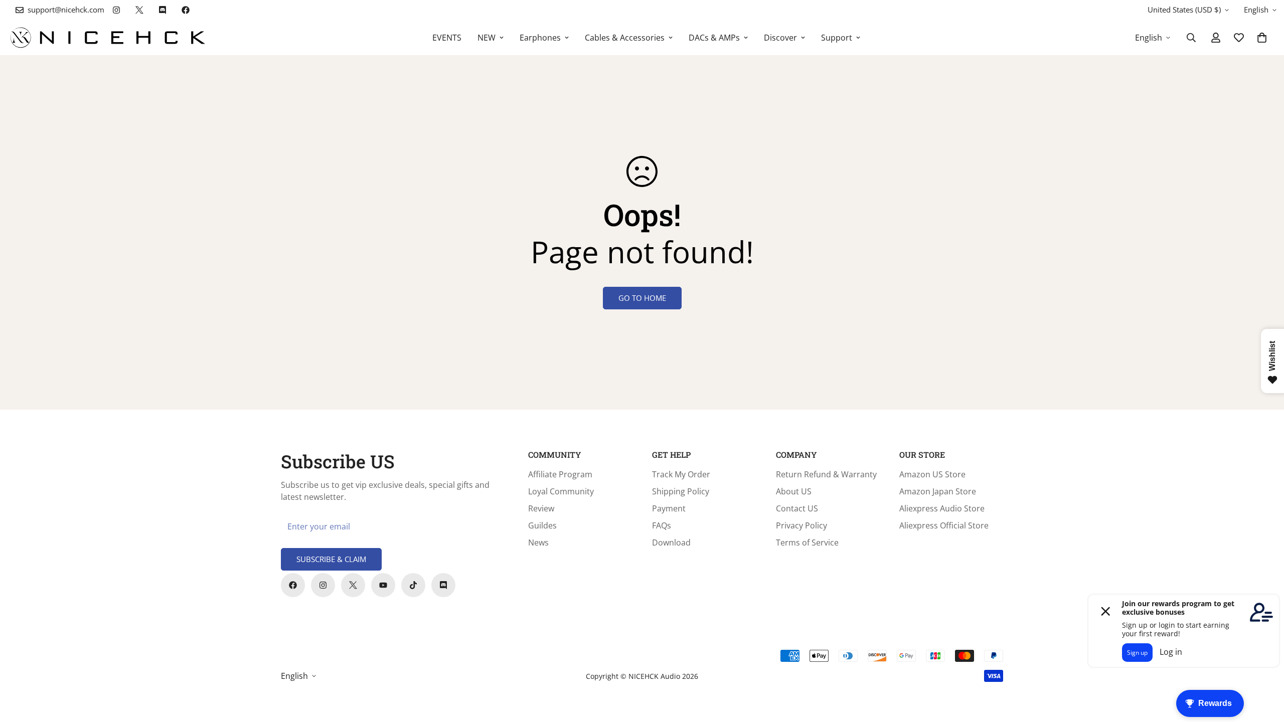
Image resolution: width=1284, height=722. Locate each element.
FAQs (661, 525)
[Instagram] (116, 10)
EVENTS (446, 37)
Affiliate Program (560, 474)
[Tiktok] (413, 585)
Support (836, 37)
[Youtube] (383, 585)
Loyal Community (561, 491)
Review (541, 508)
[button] (1261, 37)
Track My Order (681, 474)
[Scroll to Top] (1264, 667)
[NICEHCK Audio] (108, 37)
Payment (669, 508)
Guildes (542, 525)
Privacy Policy (801, 525)
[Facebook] (186, 10)
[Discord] (162, 10)
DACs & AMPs (714, 37)
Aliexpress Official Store (944, 525)
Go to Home (642, 298)
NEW (486, 37)
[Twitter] (139, 10)
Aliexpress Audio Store (942, 508)
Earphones (540, 37)
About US (794, 491)
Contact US (797, 508)
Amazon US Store (932, 474)
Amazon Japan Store (937, 491)
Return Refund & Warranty (826, 474)
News (538, 542)
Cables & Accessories (625, 37)
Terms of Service (807, 542)
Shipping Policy (680, 491)
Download (671, 542)
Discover (780, 37)
